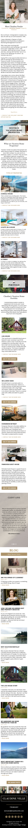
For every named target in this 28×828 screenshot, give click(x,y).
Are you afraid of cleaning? (12, 577)
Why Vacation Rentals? (10, 647)
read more (5, 585)
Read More (14, 112)
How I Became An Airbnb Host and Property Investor (12, 609)
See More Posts (14, 782)
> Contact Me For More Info (10, 205)
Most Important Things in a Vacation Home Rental (12, 762)
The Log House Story (9, 686)
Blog (13, 550)
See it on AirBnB (9, 359)
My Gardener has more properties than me (10, 722)
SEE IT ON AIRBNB (9, 488)
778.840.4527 (14, 807)
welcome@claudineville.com (14, 811)
